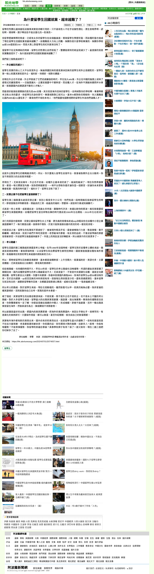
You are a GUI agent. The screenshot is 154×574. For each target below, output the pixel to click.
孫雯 (41, 524)
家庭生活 (35, 8)
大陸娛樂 (24, 554)
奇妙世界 (97, 557)
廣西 (18, 521)
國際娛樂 (61, 554)
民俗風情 (116, 557)
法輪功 (95, 521)
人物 (70, 538)
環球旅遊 (106, 557)
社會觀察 (43, 557)
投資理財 (121, 8)
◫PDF (142, 14)
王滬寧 (23, 524)
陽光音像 (109, 561)
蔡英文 (98, 524)
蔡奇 (92, 524)
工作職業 (69, 8)
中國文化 (86, 8)
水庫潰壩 (53, 521)
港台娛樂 (52, 554)
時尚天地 (71, 557)
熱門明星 (43, 554)
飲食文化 (24, 557)
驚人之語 (41, 542)
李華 (32, 337)
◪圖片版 (136, 14)
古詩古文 (112, 8)
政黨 (59, 542)
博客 (81, 6)
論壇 (73, 6)
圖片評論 (99, 542)
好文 (70, 542)
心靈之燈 (43, 8)
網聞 (76, 538)
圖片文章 (75, 550)
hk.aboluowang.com (32, 1)
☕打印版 (128, 14)
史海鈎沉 (26, 8)
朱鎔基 (12, 521)
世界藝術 (65, 10)
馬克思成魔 (43, 521)
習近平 (61, 521)
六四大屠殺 (79, 521)
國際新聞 (54, 538)
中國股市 (15, 524)
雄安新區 (48, 524)
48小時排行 (113, 23)
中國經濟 (69, 521)
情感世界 (33, 557)
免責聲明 (109, 568)
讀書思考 (138, 8)
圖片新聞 (90, 10)
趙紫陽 (7, 527)
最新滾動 (9, 8)
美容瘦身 (103, 8)
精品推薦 (80, 554)
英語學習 (56, 10)
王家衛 (21, 527)
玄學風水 (60, 8)
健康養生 (17, 8)
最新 (17, 538)
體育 (103, 538)
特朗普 (7, 524)
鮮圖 (123, 557)
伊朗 (6, 521)
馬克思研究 (62, 561)
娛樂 (66, 6)
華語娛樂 (33, 554)
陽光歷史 (72, 561)
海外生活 (52, 8)
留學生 (7, 348)
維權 (97, 538)
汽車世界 (52, 557)
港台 (114, 538)
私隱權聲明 (120, 568)
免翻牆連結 (140, 2)
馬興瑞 (34, 521)
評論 (42, 6)
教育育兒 (77, 8)
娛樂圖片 (90, 554)
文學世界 (73, 10)
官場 (87, 538)
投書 (75, 542)
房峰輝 (86, 524)
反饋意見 (100, 568)
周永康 (14, 527)
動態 (48, 542)
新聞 (34, 6)
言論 (22, 542)
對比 (81, 542)
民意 (91, 542)
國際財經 (63, 538)
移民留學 (61, 557)
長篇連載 (82, 10)
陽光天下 (91, 561)
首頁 (27, 6)
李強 (29, 524)
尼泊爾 (28, 527)
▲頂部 (130, 568)
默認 (99, 25)
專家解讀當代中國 (47, 561)
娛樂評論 (71, 554)
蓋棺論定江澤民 (31, 561)
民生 (92, 538)
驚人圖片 (18, 561)
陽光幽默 (81, 561)
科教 (81, 538)
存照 (86, 542)
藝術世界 (95, 8)
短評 (64, 542)
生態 (108, 538)
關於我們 (90, 568)
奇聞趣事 (80, 557)
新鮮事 (57, 6)
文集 (53, 542)
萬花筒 (89, 557)
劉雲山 (79, 524)
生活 (49, 6)
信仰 (119, 538)
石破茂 (35, 524)
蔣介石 (56, 524)
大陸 (37, 538)
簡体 (131, 2)
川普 (28, 521)
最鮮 (17, 557)
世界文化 (129, 8)
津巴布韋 (71, 524)
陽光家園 (100, 561)
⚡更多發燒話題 (11, 517)
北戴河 (63, 524)
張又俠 (88, 521)
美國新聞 (29, 538)
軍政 (22, 538)
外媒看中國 (30, 542)
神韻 (23, 521)
